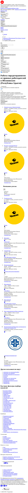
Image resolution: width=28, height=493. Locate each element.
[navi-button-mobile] (2, 31)
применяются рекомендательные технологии (12, 479)
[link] (3, 24)
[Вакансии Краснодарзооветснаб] (15, 344)
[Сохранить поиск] (2, 52)
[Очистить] (2, 48)
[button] (2, 27)
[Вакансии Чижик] (15, 123)
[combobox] (7, 45)
